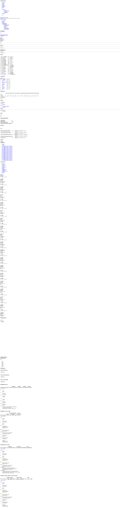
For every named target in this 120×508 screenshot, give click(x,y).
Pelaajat (3, 6)
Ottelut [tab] (3, 22)
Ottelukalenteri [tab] (4, 23)
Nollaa (1, 174)
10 (2, 362)
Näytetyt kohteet (3, 358)
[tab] (60, 180)
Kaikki (3, 144)
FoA (2, 89)
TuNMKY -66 (4, 171)
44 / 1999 (7, 148)
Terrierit (3, 88)
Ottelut (3, 4)
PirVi (3, 86)
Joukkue (1, 19)
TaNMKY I (4, 169)
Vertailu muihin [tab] (6, 29)
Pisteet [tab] (5, 26)
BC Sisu (3, 87)
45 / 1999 (7, 149)
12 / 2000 (7, 160)
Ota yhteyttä (6, 12)
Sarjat (3, 3)
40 (2, 365)
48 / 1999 (7, 151)
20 (2, 363)
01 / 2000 (7, 153)
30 (2, 364)
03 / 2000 (7, 155)
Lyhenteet (5, 11)
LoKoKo (3, 84)
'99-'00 (16, 130)
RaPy (3, 83)
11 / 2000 (7, 159)
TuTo (3, 85)
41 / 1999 (7, 146)
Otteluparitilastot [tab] (6, 28)
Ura (3, 172)
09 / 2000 (7, 157)
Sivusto (3, 9)
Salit (3, 7)
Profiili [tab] (3, 21)
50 (2, 366)
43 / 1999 (7, 147)
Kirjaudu (3, 13)
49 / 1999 (7, 152)
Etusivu (1, 17)
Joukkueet (3, 5)
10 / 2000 (7, 158)
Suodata (2, 141)
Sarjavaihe (4, 19)
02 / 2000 (7, 154)
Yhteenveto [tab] (4, 20)
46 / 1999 (7, 150)
